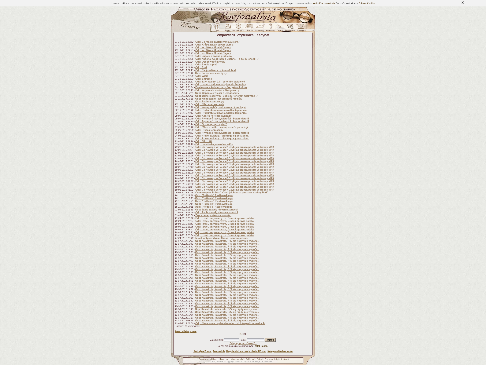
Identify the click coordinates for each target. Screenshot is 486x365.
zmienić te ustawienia (324, 3)
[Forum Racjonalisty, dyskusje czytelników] (217, 28)
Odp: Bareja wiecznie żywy (211, 73)
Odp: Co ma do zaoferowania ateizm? (217, 41)
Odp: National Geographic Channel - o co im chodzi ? (227, 58)
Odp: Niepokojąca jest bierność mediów (218, 98)
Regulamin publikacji (208, 359)
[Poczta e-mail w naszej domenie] (227, 28)
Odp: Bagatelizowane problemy (213, 56)
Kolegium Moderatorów (280, 351)
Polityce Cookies (367, 3)
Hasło (243, 340)
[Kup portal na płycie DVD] (238, 28)
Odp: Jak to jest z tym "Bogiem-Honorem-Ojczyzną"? (226, 95)
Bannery (224, 359)
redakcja (256, 361)
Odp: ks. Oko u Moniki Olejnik (213, 47)
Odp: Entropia (203, 78)
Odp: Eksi (201, 67)
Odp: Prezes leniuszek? (209, 130)
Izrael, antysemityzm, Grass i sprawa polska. (221, 238)
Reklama (250, 359)
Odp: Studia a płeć (206, 64)
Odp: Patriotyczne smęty (209, 101)
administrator (268, 361)
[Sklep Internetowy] (249, 28)
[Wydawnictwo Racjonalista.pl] (270, 28)
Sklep (259, 359)
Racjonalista (217, 361)
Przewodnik (219, 351)
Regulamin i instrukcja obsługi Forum (246, 351)
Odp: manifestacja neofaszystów (214, 144)
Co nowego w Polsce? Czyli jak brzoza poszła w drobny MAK (231, 192)
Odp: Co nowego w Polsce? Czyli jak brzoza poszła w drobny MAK (234, 147)
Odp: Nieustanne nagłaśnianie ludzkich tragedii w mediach (230, 323)
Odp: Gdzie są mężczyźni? (211, 124)
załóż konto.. (261, 346)
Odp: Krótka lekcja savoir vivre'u (214, 44)
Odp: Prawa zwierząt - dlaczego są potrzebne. (222, 135)
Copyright (230, 361)
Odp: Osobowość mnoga (210, 61)
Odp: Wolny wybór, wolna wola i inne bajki (220, 107)
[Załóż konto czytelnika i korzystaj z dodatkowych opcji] (300, 28)
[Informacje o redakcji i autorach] (280, 28)
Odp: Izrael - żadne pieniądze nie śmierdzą (220, 84)
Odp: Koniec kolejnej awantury (213, 115)
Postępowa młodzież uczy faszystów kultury (221, 87)
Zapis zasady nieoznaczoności (213, 215)
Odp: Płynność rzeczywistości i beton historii (222, 118)
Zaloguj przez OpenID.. (243, 343)
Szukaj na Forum (202, 351)
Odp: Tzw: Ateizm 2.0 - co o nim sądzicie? (220, 81)
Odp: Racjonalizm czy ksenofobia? (215, 70)
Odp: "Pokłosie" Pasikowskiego (214, 195)
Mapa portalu (237, 359)
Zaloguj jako (216, 340)
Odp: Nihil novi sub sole (209, 104)
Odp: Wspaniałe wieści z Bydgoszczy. (217, 90)
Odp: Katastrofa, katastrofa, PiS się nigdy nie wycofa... (227, 240)
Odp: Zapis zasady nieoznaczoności (216, 209)
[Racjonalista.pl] (243, 22)
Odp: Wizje (201, 76)
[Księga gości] (260, 28)
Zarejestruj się (271, 359)
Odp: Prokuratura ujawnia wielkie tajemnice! (221, 110)
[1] (241, 334)
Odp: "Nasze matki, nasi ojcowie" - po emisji (221, 127)
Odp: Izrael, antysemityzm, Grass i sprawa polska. (224, 218)
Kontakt (284, 359)
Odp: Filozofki (203, 141)
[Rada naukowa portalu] (290, 28)
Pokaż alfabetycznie (185, 331)
